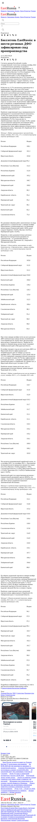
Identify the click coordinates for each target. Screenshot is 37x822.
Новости (4, 11)
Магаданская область (24, 811)
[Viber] (13, 35)
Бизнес (17, 11)
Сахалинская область (20, 813)
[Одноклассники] (5, 35)
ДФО (14, 693)
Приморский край (7, 813)
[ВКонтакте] (2, 35)
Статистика (20, 693)
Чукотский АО (31, 815)
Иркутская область (21, 808)
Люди (22, 11)
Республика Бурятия (8, 808)
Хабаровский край (7, 815)
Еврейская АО (12, 811)
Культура (27, 11)
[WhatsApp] (16, 35)
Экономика (11, 11)
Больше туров (5, 753)
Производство (29, 693)
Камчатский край (19, 815)
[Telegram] (7, 35)
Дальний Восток (6, 693)
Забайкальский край (13, 810)
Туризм (33, 11)
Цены (3, 695)
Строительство (10, 695)
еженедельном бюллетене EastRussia (14, 688)
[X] (10, 35)
